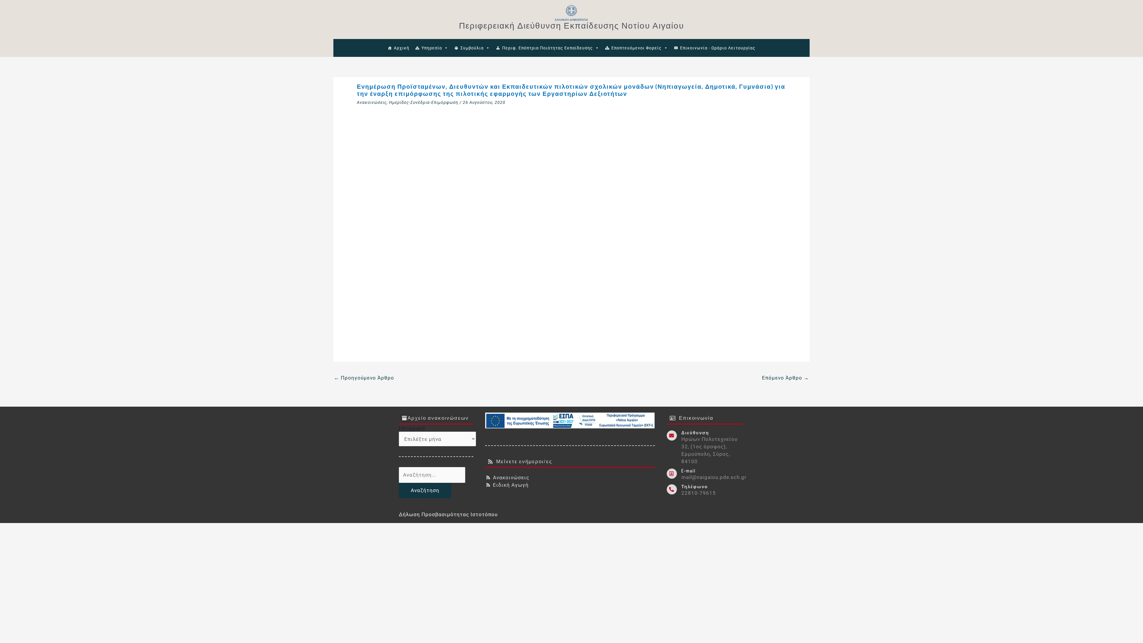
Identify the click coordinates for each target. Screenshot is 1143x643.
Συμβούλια (472, 48)
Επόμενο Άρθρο (785, 378)
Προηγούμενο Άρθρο (364, 378)
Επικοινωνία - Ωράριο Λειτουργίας (717, 48)
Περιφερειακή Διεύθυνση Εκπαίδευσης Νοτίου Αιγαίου (571, 25)
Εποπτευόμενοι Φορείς (636, 48)
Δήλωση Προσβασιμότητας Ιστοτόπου (448, 514)
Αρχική (401, 48)
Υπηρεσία (431, 48)
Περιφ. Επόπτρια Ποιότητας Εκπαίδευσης (547, 48)
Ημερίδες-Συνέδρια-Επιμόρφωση (423, 102)
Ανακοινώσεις (372, 102)
